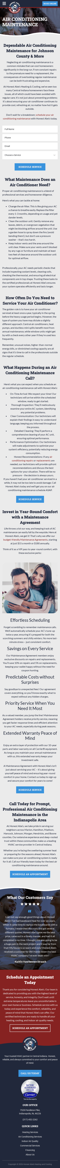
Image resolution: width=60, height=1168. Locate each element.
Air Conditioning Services (30, 1137)
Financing (30, 1150)
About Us (30, 1154)
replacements (43, 460)
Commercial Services (30, 1146)
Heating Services (30, 1132)
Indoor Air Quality (30, 1141)
